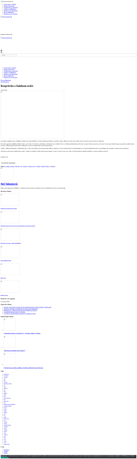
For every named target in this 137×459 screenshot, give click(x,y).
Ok (2, 457)
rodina (5, 410)
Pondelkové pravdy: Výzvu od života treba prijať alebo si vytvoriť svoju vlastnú (18, 225)
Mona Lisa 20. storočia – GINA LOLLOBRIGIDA (11, 243)
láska (8, 166)
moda (5, 394)
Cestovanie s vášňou (10, 4)
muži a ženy (6, 401)
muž (4, 399)
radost (12, 166)
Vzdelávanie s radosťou (11, 7)
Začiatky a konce (4, 295)
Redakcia (6, 450)
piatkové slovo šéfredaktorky (9, 404)
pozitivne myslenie (7, 406)
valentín (5, 421)
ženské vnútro (45, 166)
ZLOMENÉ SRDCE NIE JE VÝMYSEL (14, 312)
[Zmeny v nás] (10, 274)
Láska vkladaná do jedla (6, 260)
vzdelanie (6, 426)
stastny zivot (32, 166)
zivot (5, 439)
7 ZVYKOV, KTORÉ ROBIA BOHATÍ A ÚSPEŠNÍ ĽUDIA (20, 313)
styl (4, 420)
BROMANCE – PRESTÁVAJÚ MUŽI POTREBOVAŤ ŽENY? (20, 310)
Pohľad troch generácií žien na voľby (9, 208)
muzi (5, 396)
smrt (5, 413)
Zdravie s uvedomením (11, 10)
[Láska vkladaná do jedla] (10, 257)
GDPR (5, 453)
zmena (5, 441)
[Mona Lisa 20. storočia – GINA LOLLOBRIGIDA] (10, 240)
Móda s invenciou (9, 6)
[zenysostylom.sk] (6, 17)
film (4, 380)
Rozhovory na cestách (10, 14)
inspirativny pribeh (7, 383)
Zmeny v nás (3, 278)
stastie (25, 166)
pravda (5, 407)
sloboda (17, 166)
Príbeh (6, 451)
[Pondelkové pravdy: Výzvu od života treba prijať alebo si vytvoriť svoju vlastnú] (10, 222)
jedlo (5, 386)
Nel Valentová (5, 82)
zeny (5, 436)
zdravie (5, 431)
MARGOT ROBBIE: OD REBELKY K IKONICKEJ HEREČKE (21, 309)
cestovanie (6, 375)
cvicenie (5, 377)
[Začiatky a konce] (10, 292)
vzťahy (38, 166)
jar (5, 166)
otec (5, 402)
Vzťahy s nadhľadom (10, 9)
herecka (5, 382)
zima (5, 437)
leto (4, 390)
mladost (5, 393)
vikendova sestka (7, 425)
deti (4, 378)
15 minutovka (6, 374)
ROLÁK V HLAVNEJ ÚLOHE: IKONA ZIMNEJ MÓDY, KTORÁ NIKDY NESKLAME (27, 307)
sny (21, 166)
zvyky (5, 442)
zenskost (52, 166)
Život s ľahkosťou (9, 12)
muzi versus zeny (7, 398)
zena (5, 433)
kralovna (5, 388)
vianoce (5, 423)
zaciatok (5, 429)
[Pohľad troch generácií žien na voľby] (10, 205)
